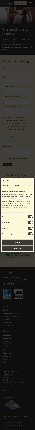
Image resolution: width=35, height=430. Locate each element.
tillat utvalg (17, 248)
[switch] (30, 222)
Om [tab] (29, 185)
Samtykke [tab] (6, 185)
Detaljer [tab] (17, 185)
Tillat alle (17, 242)
